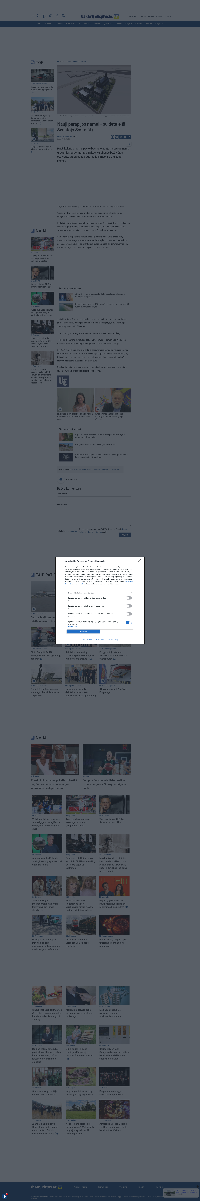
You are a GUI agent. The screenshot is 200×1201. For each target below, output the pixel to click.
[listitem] (100, 593)
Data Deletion (87, 640)
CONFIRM (83, 631)
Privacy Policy (113, 640)
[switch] (129, 598)
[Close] (140, 561)
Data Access (100, 640)
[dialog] (100, 600)
